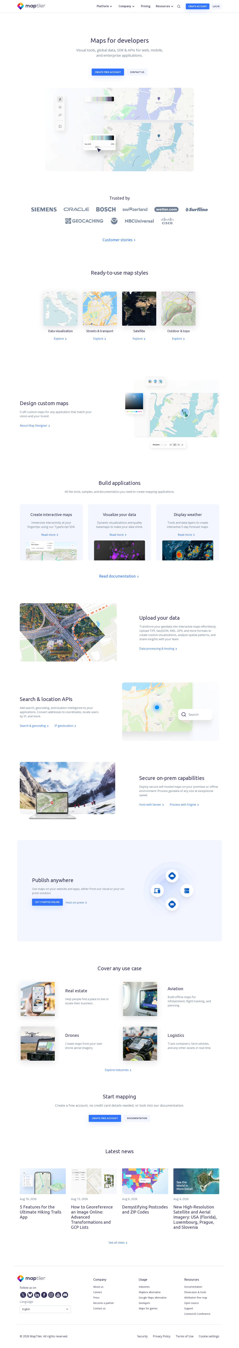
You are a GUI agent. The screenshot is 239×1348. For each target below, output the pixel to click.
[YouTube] (57, 1294)
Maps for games (148, 1308)
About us (98, 1286)
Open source (191, 1303)
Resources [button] (163, 6)
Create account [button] (197, 6)
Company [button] (125, 6)
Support (188, 1308)
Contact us (137, 72)
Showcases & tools (195, 1292)
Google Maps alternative (153, 1297)
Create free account (108, 72)
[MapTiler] (31, 6)
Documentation (137, 1118)
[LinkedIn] (36, 1294)
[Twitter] (22, 1294)
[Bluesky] (29, 1294)
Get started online (47, 902)
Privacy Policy (161, 1336)
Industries (144, 1286)
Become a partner (103, 1303)
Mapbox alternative (150, 1292)
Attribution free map (195, 1297)
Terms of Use (185, 1336)
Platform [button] (103, 6)
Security (142, 1336)
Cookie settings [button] (209, 1336)
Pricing (145, 6)
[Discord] (64, 1294)
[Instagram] (50, 1294)
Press (96, 1297)
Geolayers (144, 1303)
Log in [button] (216, 6)
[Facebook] (43, 1294)
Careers (97, 1292)
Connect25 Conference (197, 1313)
